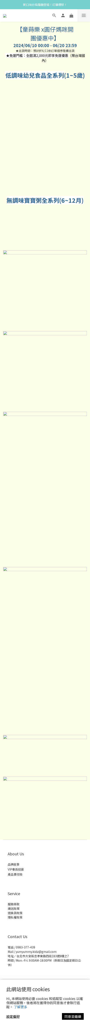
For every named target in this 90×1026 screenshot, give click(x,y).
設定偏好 (13, 1016)
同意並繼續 (72, 1016)
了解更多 (20, 1006)
